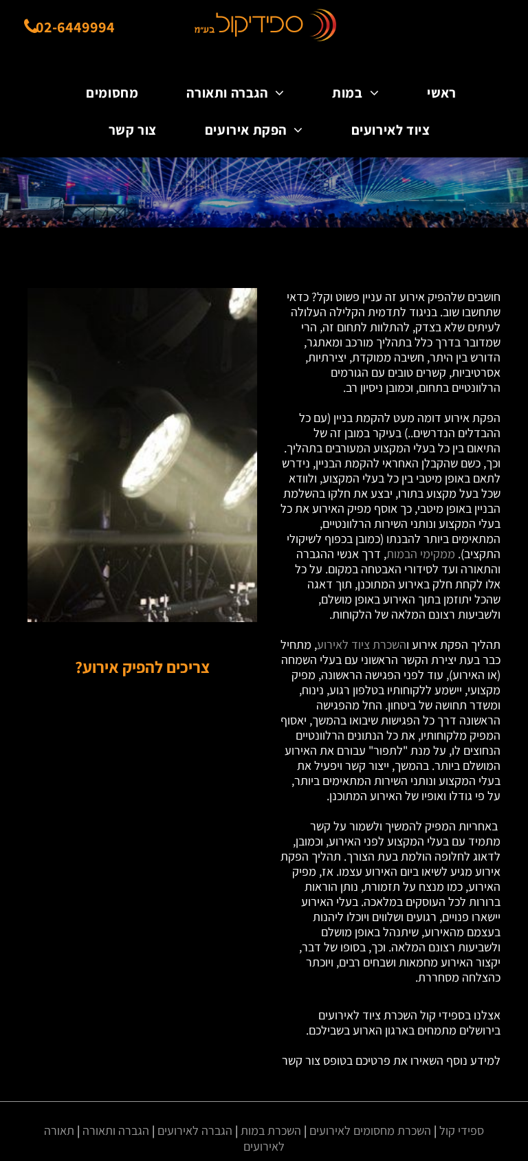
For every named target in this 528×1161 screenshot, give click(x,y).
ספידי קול (461, 1130)
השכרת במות (271, 1130)
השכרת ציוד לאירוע (361, 644)
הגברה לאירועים (194, 1130)
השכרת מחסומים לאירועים (370, 1130)
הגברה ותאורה (115, 1130)
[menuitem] (439, 92)
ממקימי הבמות (420, 554)
